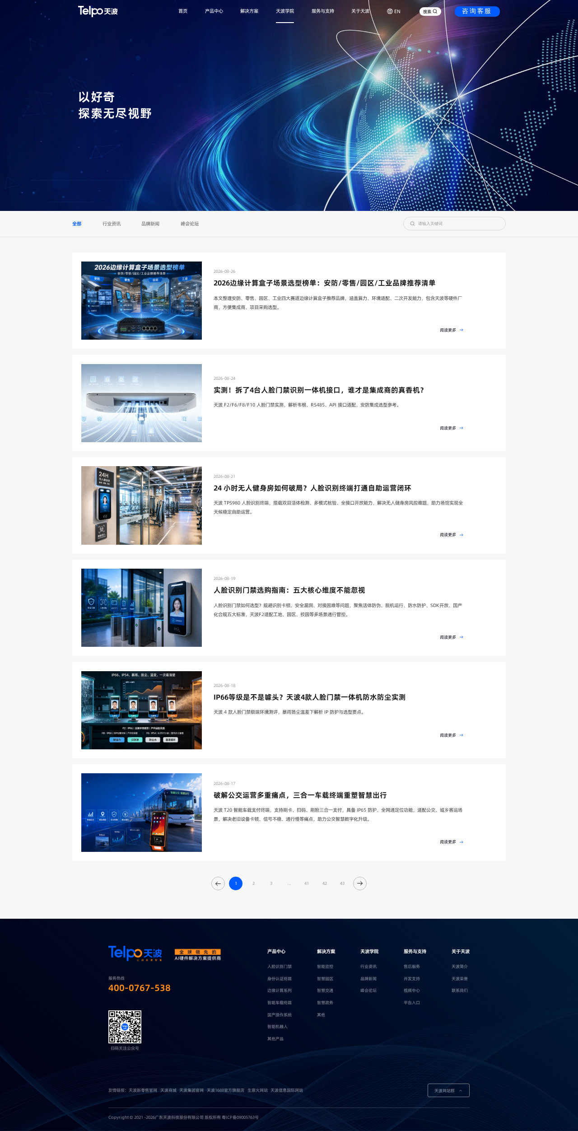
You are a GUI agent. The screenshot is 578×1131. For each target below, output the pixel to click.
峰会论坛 (190, 223)
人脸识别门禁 (279, 966)
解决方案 (249, 11)
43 (342, 883)
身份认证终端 (279, 978)
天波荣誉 (460, 978)
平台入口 (412, 1002)
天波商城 (168, 1090)
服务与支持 (323, 11)
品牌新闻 (150, 223)
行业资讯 (112, 223)
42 (324, 883)
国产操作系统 (279, 1015)
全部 (76, 223)
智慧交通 (325, 990)
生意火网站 (257, 1090)
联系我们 (460, 990)
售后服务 (412, 966)
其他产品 (275, 1039)
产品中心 (214, 11)
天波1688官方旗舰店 (225, 1090)
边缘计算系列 (279, 990)
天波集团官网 (191, 1090)
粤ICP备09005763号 (240, 1117)
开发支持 (412, 978)
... (289, 883)
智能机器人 (277, 1026)
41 (306, 883)
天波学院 (285, 11)
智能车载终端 (279, 1002)
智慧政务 (325, 1002)
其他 (321, 1015)
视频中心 (412, 990)
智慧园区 (325, 978)
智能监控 (325, 966)
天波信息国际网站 (286, 1090)
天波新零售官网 (143, 1090)
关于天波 (360, 11)
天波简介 (460, 966)
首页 (182, 11)
